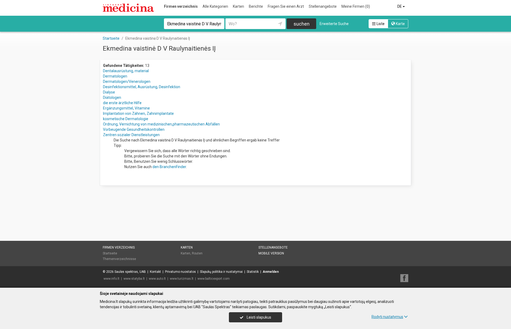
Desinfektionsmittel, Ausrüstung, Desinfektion (141, 87)
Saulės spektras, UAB (130, 272)
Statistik (253, 272)
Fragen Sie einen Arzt (286, 6)
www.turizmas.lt (181, 279)
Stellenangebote (323, 6)
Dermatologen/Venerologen (126, 81)
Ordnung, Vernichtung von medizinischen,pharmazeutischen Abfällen (161, 124)
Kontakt (155, 272)
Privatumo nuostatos (180, 272)
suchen (302, 24)
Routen (197, 253)
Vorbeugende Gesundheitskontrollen (133, 129)
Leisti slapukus (258, 317)
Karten (238, 6)
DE (400, 6)
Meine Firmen (355, 6)
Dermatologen (115, 76)
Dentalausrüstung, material (126, 71)
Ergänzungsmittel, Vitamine (126, 108)
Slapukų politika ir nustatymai (221, 272)
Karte (400, 24)
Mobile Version (271, 253)
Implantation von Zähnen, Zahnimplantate (138, 113)
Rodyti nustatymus (387, 317)
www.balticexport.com (213, 279)
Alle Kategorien (215, 6)
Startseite (110, 253)
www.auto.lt (157, 279)
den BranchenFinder (169, 167)
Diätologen (112, 97)
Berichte (256, 6)
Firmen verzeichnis (181, 6)
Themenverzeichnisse (119, 259)
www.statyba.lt (134, 279)
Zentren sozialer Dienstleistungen (131, 135)
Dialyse (109, 92)
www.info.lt (111, 279)
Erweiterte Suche (334, 24)
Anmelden (271, 272)
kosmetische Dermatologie (125, 119)
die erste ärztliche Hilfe (122, 103)
